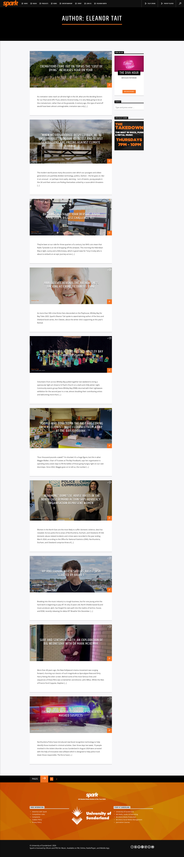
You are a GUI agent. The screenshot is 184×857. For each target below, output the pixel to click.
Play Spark (151, 3)
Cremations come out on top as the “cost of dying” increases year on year (71, 68)
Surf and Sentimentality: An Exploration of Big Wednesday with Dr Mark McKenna (71, 641)
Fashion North (102, 3)
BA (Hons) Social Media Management (129, 820)
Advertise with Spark (39, 812)
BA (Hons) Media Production (126, 817)
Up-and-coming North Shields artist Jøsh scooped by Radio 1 (71, 573)
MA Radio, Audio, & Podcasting (127, 814)
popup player (168, 3)
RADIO (35, 3)
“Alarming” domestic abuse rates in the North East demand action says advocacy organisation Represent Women (71, 499)
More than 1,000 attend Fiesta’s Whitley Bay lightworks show (71, 353)
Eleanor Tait (104, 18)
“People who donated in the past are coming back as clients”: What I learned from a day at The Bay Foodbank (71, 427)
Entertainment (67, 3)
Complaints (36, 817)
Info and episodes (129, 92)
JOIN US (89, 3)
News (55, 3)
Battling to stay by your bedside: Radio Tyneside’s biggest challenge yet (71, 216)
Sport (80, 3)
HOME (26, 3)
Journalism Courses (123, 822)
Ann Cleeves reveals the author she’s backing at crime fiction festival (71, 284)
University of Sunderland (125, 812)
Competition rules (38, 814)
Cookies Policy (37, 820)
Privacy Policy (37, 822)
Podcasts (45, 3)
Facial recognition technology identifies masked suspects (71, 713)
